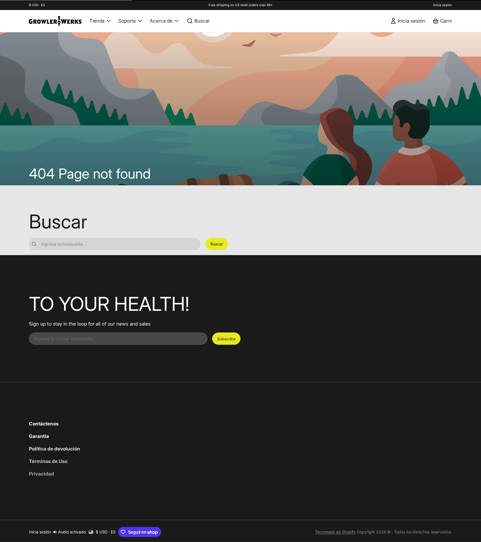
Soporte (127, 21)
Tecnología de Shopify (335, 531)
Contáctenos (43, 424)
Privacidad (41, 474)
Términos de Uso (48, 461)
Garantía (39, 436)
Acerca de (161, 21)
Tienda (96, 21)
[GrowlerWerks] (55, 21)
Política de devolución (54, 449)
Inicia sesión (442, 5)
